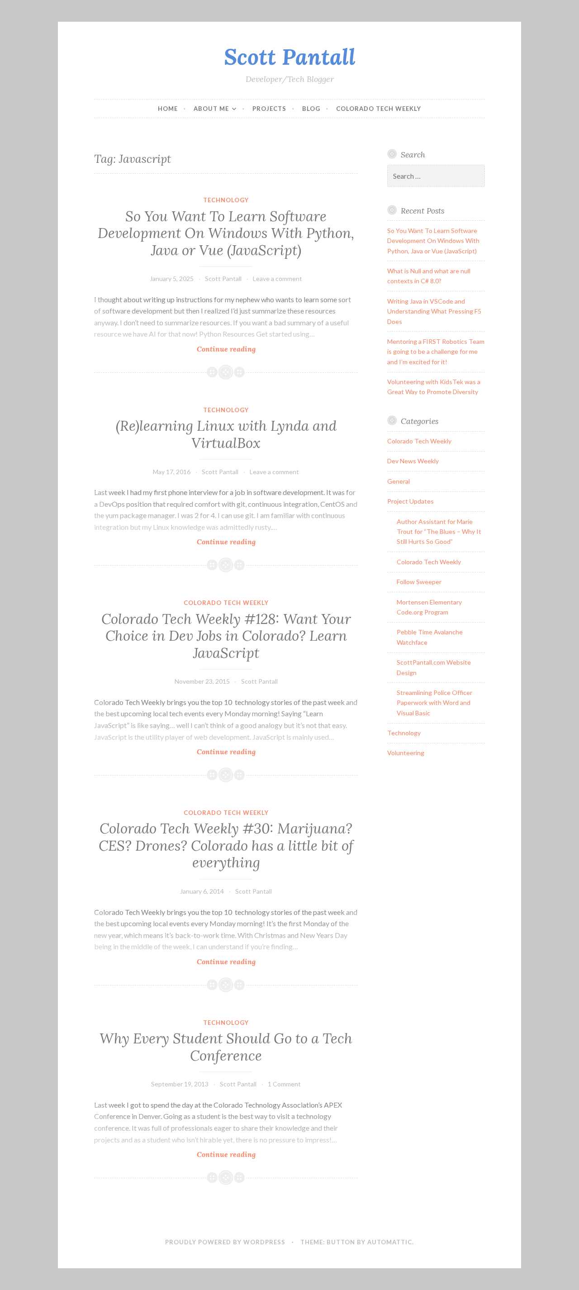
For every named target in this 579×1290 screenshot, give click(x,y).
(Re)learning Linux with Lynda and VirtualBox (226, 434)
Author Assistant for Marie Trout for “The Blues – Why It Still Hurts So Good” (439, 532)
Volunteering (405, 753)
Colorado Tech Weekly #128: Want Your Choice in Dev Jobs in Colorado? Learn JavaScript (226, 636)
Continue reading (248, 349)
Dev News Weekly (413, 461)
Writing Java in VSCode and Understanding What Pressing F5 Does (434, 311)
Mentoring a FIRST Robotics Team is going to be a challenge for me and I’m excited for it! (435, 352)
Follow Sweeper (419, 581)
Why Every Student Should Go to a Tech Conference (226, 1047)
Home (168, 108)
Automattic (389, 1242)
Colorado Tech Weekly (378, 108)
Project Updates (410, 501)
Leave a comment (277, 278)
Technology (226, 200)
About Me (211, 108)
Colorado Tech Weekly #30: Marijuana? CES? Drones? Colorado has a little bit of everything (226, 845)
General (398, 481)
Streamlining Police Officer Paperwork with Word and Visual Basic (434, 703)
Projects (269, 108)
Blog (311, 108)
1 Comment (284, 1084)
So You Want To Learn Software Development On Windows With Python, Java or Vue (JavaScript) (226, 233)
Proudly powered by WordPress (225, 1242)
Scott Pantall (290, 57)
